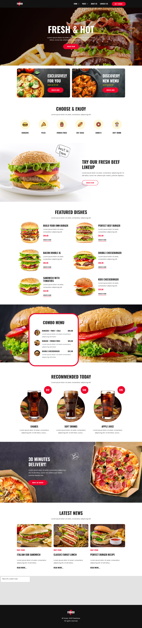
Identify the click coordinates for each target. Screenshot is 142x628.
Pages (84, 4)
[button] (119, 4)
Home (75, 4)
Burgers (25, 133)
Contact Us (104, 4)
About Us (94, 4)
